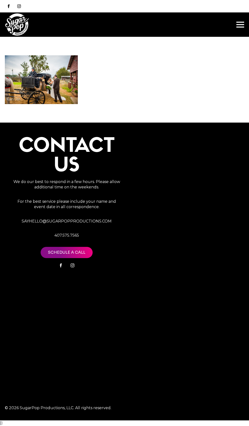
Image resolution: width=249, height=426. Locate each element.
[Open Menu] (240, 25)
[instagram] (19, 6)
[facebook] (61, 265)
